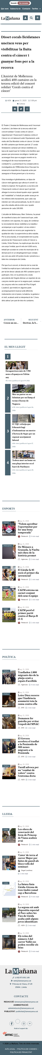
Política (6, 671)
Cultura (22, 104)
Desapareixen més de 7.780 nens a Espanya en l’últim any (18, 374)
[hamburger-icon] (37, 17)
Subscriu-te (15, 9)
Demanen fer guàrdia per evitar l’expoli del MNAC (28, 721)
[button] (31, 17)
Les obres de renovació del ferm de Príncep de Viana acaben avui (27, 835)
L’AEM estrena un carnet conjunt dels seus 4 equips (28, 593)
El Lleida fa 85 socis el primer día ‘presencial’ (28, 573)
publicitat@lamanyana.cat (27, 1011)
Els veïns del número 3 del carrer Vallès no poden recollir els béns (28, 942)
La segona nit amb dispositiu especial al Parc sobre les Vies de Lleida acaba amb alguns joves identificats (28, 914)
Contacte (26, 9)
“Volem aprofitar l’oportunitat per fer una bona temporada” (28, 528)
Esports (6, 523)
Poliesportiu (8, 546)
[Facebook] (11, 1023)
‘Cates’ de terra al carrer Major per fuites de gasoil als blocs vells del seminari (28, 861)
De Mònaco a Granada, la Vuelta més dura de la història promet (28, 551)
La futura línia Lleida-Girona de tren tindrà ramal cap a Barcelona (28, 888)
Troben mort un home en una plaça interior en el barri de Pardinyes (24, 463)
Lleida (6, 829)
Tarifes (35, 9)
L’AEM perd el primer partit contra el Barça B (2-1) (28, 614)
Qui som (5, 9)
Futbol (6, 567)
